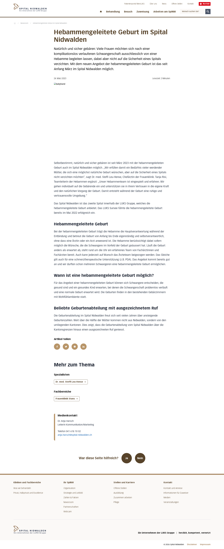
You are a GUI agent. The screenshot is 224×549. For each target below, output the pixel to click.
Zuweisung (142, 11)
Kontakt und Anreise (173, 488)
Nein (140, 458)
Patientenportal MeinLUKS (134, 4)
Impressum (205, 544)
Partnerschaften (71, 507)
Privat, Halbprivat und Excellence (28, 493)
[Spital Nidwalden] (29, 530)
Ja (126, 458)
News (164, 4)
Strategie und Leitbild (73, 493)
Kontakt (191, 4)
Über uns (153, 4)
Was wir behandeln (22, 488)
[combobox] (192, 11)
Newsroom (24, 23)
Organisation (69, 488)
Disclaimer (192, 544)
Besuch (128, 11)
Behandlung (113, 11)
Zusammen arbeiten (123, 497)
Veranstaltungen (171, 502)
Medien (167, 497)
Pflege (116, 502)
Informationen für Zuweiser (176, 493)
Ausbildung (119, 493)
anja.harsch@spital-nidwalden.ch (75, 435)
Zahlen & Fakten (71, 497)
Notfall (206, 4)
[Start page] (101, 11)
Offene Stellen (177, 4)
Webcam (68, 511)
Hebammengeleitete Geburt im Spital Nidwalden (50, 23)
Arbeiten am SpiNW (164, 11)
